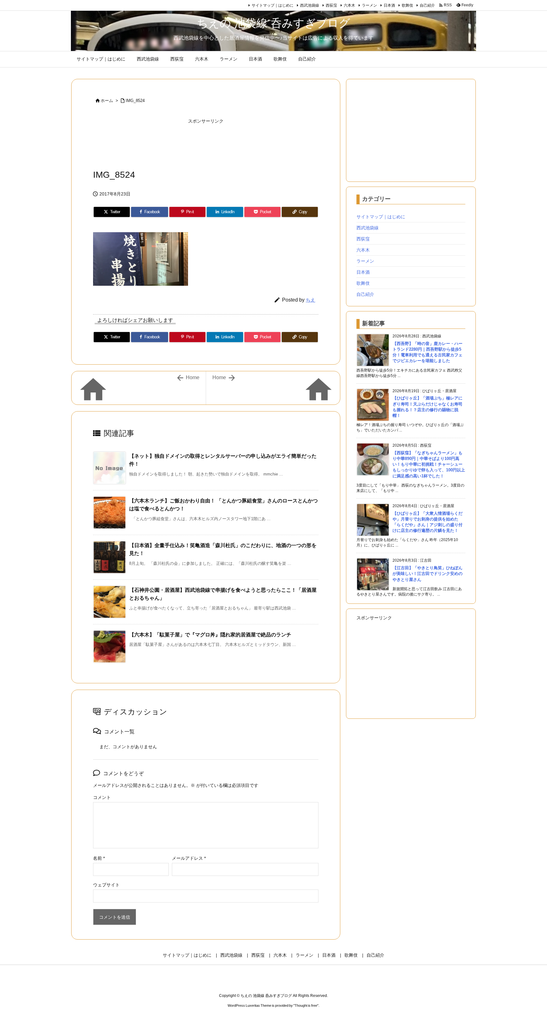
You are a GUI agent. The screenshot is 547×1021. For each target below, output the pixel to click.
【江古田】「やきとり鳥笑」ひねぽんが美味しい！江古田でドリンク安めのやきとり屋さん (427, 573)
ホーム (107, 100)
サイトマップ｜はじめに (272, 5)
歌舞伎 (407, 5)
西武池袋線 (309, 5)
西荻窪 (331, 5)
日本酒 (389, 5)
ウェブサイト (106, 884)
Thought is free (306, 1005)
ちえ (310, 300)
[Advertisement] (206, 143)
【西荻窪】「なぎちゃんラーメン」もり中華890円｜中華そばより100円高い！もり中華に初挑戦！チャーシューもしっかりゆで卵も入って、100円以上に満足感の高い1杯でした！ (429, 464)
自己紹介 (427, 5)
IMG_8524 (135, 100)
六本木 (349, 5)
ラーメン (369, 5)
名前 (99, 858)
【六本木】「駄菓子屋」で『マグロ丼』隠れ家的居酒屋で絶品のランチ (210, 634)
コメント (102, 797)
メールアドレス (189, 858)
